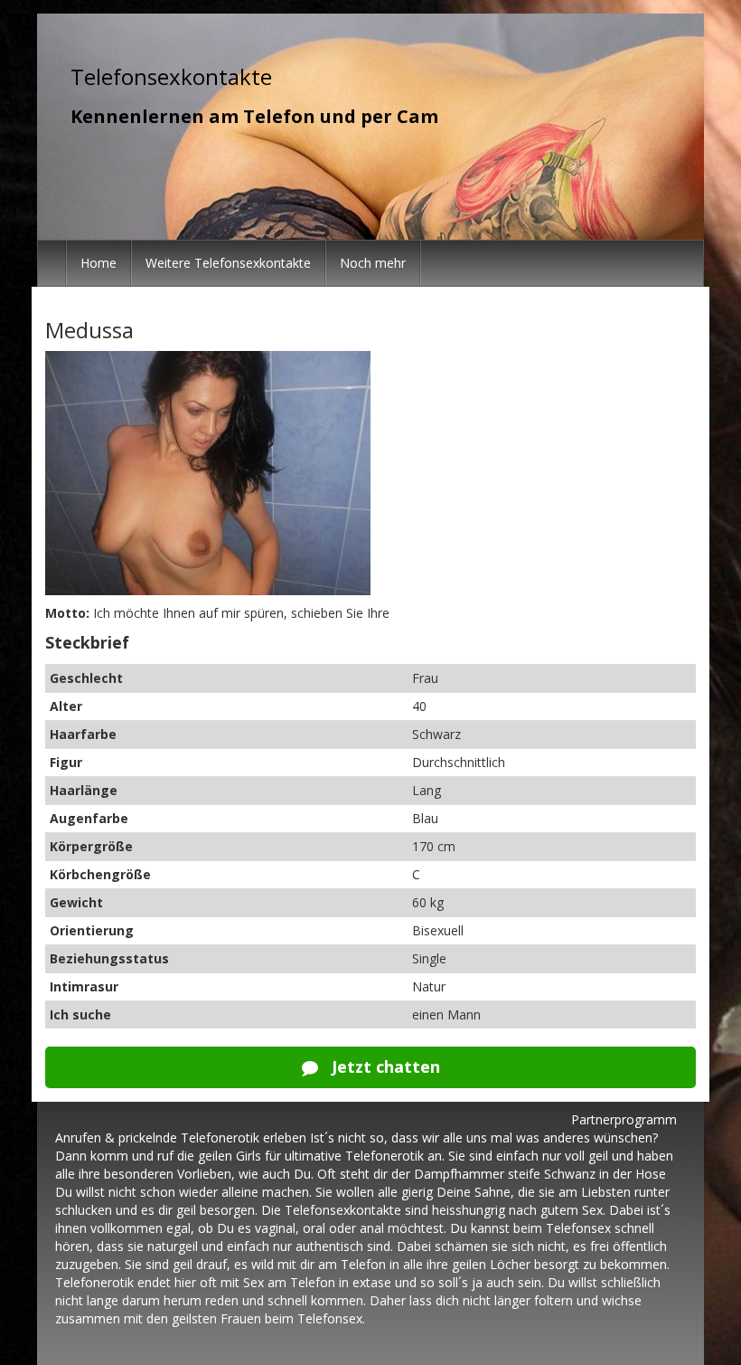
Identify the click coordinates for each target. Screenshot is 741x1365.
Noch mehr (373, 262)
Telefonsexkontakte (171, 76)
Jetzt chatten (383, 1066)
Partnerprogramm (624, 1119)
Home (98, 262)
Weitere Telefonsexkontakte (228, 262)
